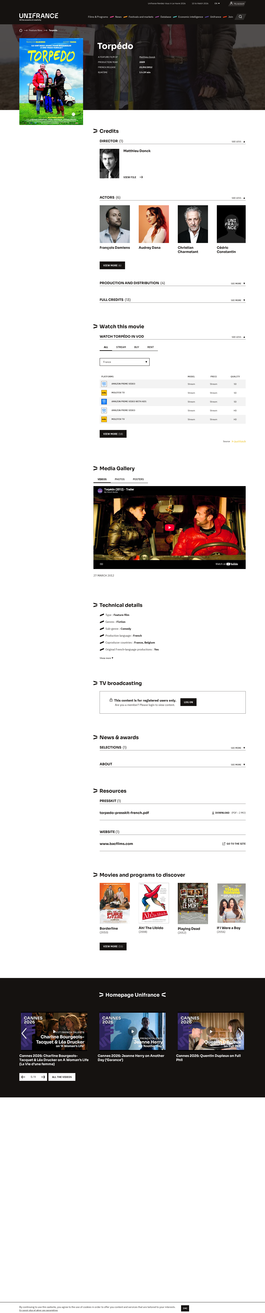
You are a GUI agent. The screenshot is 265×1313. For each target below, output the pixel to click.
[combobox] (125, 362)
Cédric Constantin (226, 250)
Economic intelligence (190, 16)
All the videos (62, 1077)
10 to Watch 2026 (200, 3)
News (118, 16)
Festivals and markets (141, 16)
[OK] (185, 1308)
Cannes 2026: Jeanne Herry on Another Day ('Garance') (52, 1058)
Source (226, 441)
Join (230, 16)
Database (166, 16)
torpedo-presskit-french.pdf (124, 813)
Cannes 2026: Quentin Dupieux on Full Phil (130, 1058)
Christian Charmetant (188, 250)
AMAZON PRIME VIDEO (123, 383)
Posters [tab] (138, 479)
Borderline (109, 928)
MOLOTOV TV (118, 392)
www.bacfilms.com (116, 844)
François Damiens (115, 248)
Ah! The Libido (151, 928)
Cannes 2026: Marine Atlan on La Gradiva (211, 1056)
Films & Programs (98, 16)
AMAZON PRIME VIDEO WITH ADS (128, 401)
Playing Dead (189, 929)
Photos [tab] (120, 479)
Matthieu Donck (147, 57)
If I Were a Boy (228, 928)
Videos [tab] (102, 479)
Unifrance (215, 16)
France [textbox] (107, 361)
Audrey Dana (150, 248)
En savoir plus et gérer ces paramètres (38, 1310)
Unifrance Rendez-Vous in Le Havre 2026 (167, 3)
